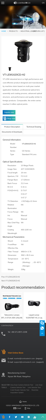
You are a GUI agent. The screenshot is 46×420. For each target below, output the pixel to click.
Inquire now (9, 112)
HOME (3, 31)
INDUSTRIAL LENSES (28, 31)
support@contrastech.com (24, 362)
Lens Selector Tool (34, 387)
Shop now (11, 118)
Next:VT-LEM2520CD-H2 (10, 281)
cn (43, 3)
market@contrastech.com (24, 358)
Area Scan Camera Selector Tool (21, 385)
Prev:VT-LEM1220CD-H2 (10, 277)
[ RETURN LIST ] (39, 31)
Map (28, 408)
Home (24, 402)
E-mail (18, 408)
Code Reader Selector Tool (19, 390)
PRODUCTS (13, 31)
